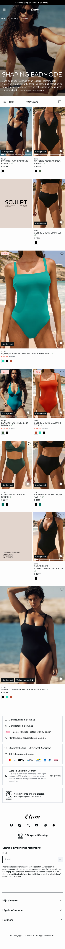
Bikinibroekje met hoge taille (48, 495)
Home (3, 19)
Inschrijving (55, 775)
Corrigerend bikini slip (48, 232)
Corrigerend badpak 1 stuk (47, 424)
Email (5, 853)
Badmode (12, 19)
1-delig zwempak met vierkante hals (23, 689)
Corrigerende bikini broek (13, 495)
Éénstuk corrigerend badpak (14, 162)
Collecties (23, 19)
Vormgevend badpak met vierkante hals (26, 353)
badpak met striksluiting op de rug (48, 567)
